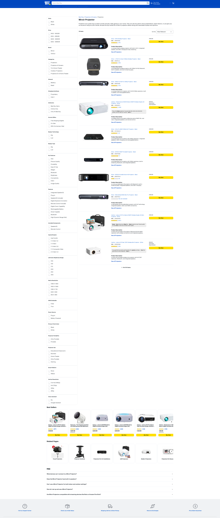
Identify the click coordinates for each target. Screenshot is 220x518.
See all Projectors (116, 52)
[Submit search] (148, 3)
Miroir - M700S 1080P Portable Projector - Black (123, 152)
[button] (155, 3)
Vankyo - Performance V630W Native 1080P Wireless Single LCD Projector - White (127, 102)
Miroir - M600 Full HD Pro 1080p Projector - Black (124, 81)
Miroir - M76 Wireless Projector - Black (121, 38)
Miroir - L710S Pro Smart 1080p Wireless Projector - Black (126, 59)
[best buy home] (48, 3)
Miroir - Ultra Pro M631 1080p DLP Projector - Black (124, 129)
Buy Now (161, 41)
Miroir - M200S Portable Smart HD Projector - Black (124, 174)
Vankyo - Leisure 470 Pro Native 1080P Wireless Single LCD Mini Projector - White (127, 215)
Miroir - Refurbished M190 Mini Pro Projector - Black (124, 195)
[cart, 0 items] (173, 3)
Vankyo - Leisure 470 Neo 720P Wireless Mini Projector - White (127, 242)
